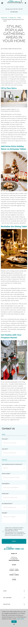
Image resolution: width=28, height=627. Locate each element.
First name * (5, 438)
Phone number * (6, 473)
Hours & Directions (14, 560)
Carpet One (4, 17)
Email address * (6, 483)
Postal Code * (5, 493)
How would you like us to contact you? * (12, 464)
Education (6, 604)
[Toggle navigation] (2, 3)
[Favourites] (22, 3)
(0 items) (25, 2)
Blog (19, 17)
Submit (14, 541)
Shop (5, 591)
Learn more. (20, 619)
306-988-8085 (14, 12)
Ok (14, 621)
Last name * (5, 448)
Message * (4, 512)
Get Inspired (7, 597)
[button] (19, 3)
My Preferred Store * (7, 503)
